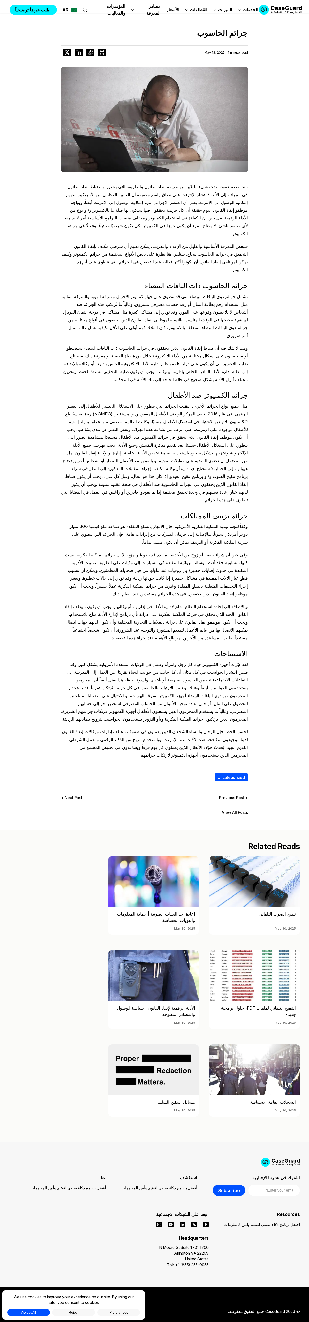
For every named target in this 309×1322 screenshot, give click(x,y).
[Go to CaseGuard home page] (280, 9)
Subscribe (229, 1190)
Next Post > (71, 797)
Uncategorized (231, 777)
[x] (194, 1224)
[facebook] (206, 1224)
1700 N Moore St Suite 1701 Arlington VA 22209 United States (184, 1253)
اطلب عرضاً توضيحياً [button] (33, 9)
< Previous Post (233, 797)
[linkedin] (182, 1224)
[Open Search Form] (85, 10)
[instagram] (159, 1224)
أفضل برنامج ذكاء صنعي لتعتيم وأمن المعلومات (159, 1187)
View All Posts (235, 813)
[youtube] (171, 1224)
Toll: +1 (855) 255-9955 (188, 1264)
